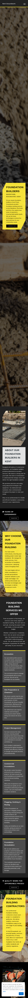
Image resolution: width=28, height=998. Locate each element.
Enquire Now (14, 518)
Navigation (24, 4)
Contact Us (12, 226)
